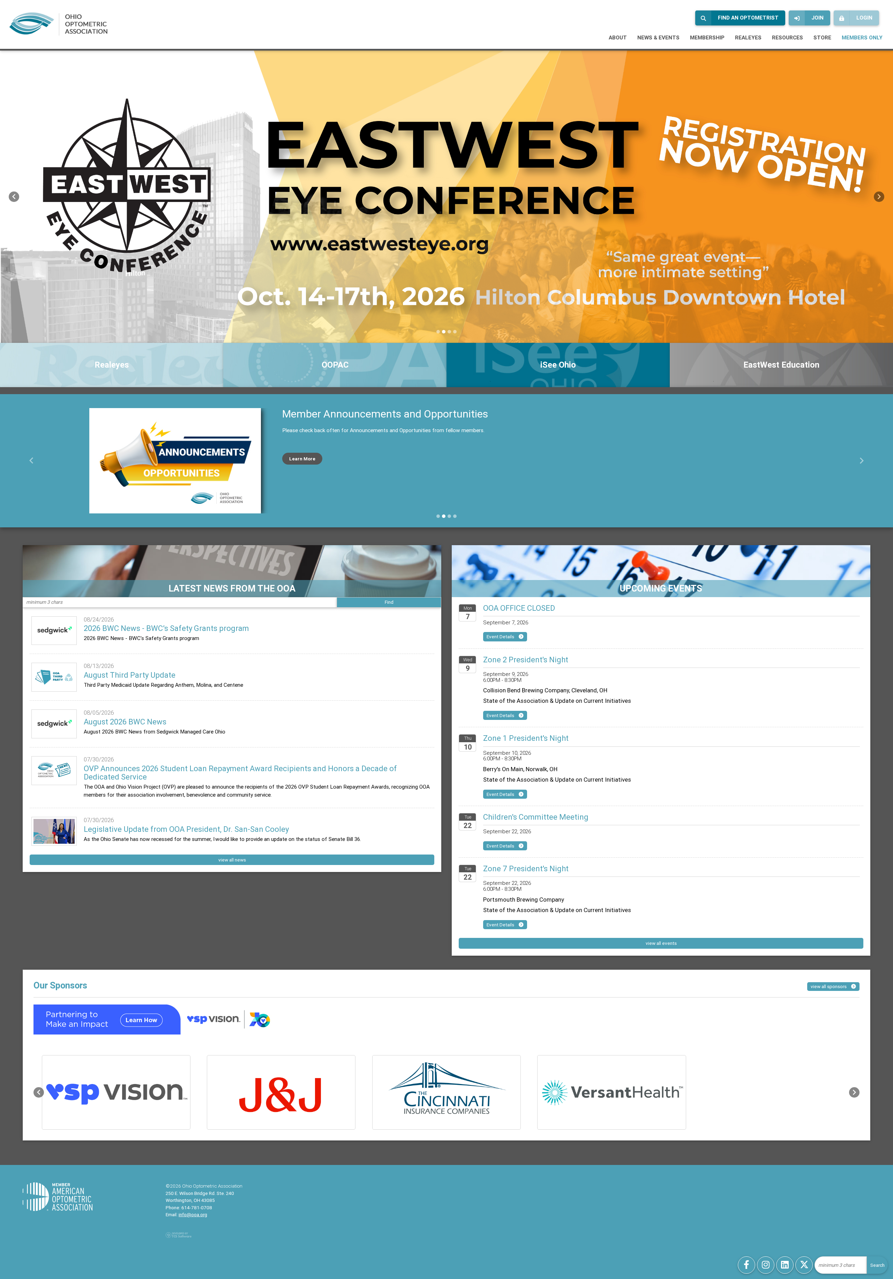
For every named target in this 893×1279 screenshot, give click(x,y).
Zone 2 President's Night (525, 659)
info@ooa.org (193, 1214)
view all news (232, 860)
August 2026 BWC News (125, 722)
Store (822, 37)
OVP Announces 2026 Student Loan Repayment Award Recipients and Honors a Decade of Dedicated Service (240, 773)
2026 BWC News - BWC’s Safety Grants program (166, 628)
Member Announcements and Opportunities (385, 413)
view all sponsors (829, 986)
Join (817, 17)
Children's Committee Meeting (535, 817)
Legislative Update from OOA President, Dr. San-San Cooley (187, 829)
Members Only (862, 37)
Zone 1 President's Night (526, 738)
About (618, 37)
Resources (787, 37)
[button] (14, 196)
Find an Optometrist (748, 17)
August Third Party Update (129, 675)
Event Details (501, 636)
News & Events (658, 37)
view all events (661, 943)
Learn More (302, 459)
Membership (707, 37)
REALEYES (748, 37)
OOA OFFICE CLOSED (519, 608)
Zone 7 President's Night (526, 868)
